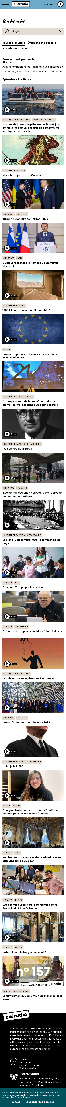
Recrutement (25, 1062)
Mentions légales (27, 1068)
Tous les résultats (13, 43)
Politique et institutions (16, 119)
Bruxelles (21, 214)
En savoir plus (22, 1097)
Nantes (17, 805)
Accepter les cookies (40, 1102)
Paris (36, 119)
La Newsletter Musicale (16, 991)
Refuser (16, 1102)
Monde (6, 349)
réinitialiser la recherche (47, 71)
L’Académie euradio (29, 1065)
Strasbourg (48, 119)
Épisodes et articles (14, 48)
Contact (23, 1059)
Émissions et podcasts (42, 43)
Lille (16, 582)
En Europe (8, 214)
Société (7, 582)
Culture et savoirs (14, 170)
